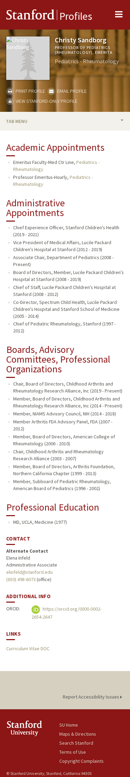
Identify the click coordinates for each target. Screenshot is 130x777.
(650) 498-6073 (21, 579)
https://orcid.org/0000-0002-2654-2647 (67, 613)
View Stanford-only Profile (46, 101)
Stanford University (32, 728)
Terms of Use (72, 752)
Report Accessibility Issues (91, 697)
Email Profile (71, 91)
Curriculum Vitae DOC (28, 648)
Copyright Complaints (81, 761)
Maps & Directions (77, 734)
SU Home (68, 725)
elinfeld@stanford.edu (29, 572)
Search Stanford (76, 743)
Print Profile (30, 91)
